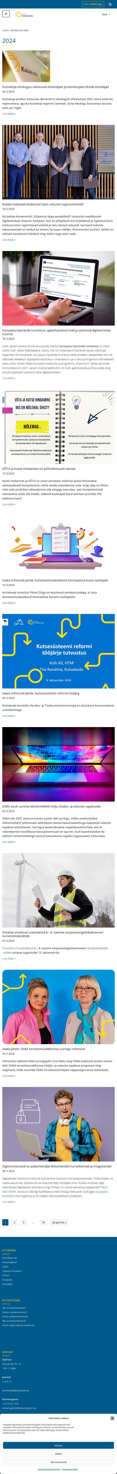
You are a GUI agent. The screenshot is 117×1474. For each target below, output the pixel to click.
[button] (112, 1418)
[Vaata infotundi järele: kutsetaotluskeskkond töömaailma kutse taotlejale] (58, 545)
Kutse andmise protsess (15, 1316)
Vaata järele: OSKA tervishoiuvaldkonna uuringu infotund (43, 1049)
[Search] (110, 4)
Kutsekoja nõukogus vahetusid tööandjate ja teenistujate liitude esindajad (55, 87)
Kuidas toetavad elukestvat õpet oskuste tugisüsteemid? (42, 204)
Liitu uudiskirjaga (93, 4)
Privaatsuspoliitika (70, 1469)
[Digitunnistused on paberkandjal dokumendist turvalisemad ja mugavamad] (58, 1124)
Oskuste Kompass (12, 1270)
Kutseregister (9, 1262)
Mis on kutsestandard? (14, 1320)
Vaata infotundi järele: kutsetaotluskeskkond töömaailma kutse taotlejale (55, 580)
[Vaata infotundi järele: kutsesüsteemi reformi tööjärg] (58, 651)
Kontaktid (7, 1283)
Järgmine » (59, 1222)
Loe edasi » (9, 113)
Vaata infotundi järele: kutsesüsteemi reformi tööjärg (40, 693)
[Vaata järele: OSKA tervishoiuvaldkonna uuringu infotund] (58, 1007)
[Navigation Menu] (6, 13)
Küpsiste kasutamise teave (49, 1469)
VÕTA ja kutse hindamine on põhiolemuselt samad (38, 469)
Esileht (5, 30)
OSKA (5, 1266)
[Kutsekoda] (23, 14)
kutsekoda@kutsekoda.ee (15, 1390)
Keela (58, 1453)
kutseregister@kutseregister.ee (19, 1407)
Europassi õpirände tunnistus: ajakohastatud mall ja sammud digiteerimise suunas (56, 332)
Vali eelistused (59, 1462)
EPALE (5, 1275)
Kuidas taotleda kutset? (14, 1312)
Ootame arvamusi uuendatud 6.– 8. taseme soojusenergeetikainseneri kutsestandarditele (52, 934)
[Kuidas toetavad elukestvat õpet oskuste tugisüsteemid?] (58, 162)
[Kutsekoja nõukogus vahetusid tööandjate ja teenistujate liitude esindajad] (58, 66)
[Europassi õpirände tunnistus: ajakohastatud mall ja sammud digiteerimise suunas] (58, 288)
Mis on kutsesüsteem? (14, 1307)
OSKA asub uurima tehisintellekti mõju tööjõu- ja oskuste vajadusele (51, 806)
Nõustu (58, 1445)
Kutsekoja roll (9, 1257)
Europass (7, 1279)
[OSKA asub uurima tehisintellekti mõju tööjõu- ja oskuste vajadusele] (58, 764)
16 (43, 1222)
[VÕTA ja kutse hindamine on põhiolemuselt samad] (58, 426)
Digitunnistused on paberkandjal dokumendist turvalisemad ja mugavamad (57, 1166)
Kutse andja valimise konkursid (18, 1325)
